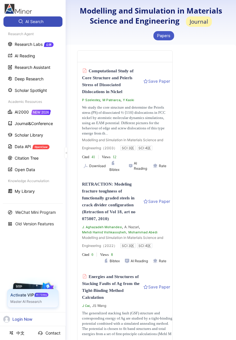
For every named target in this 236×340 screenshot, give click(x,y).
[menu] (32, 107)
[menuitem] (32, 21)
